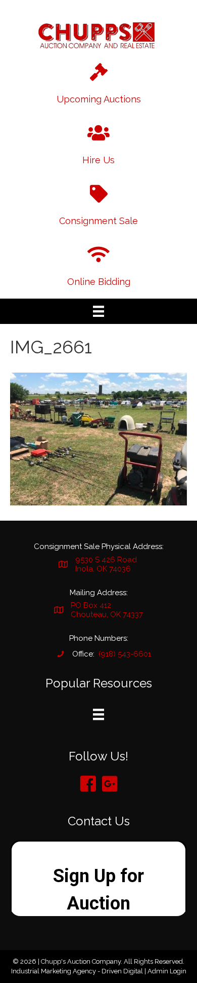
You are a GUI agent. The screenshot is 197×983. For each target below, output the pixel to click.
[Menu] (98, 311)
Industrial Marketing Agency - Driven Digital (77, 971)
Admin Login (166, 971)
